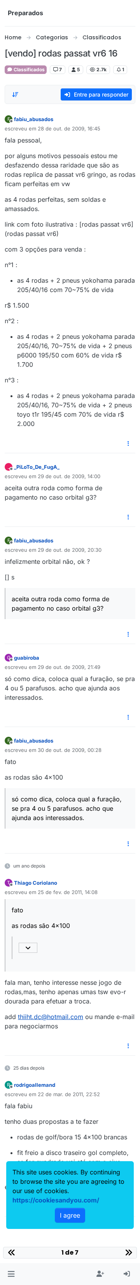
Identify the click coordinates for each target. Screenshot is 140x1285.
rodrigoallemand (34, 1085)
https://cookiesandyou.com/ (55, 1200)
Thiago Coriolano (35, 883)
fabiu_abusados (33, 119)
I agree (70, 1215)
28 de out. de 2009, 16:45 (69, 128)
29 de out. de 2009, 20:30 (70, 550)
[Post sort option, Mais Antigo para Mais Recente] (15, 94)
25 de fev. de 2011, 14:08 (68, 892)
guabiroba (26, 658)
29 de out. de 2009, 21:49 (69, 667)
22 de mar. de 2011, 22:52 (69, 1094)
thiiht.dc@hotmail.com (50, 1017)
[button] (11, 1274)
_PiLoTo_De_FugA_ (37, 467)
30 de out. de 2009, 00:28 (70, 750)
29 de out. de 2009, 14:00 (69, 476)
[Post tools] (129, 444)
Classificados (28, 69)
